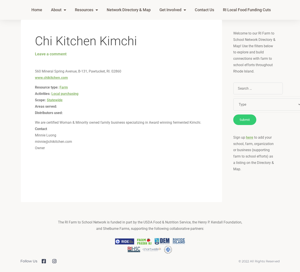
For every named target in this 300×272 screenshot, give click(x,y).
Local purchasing (64, 94)
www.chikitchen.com (51, 78)
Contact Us (204, 9)
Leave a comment (51, 54)
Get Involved (170, 9)
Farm (64, 87)
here (249, 137)
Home (36, 9)
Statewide (55, 100)
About (56, 9)
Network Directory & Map (129, 9)
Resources (84, 9)
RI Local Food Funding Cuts (247, 9)
